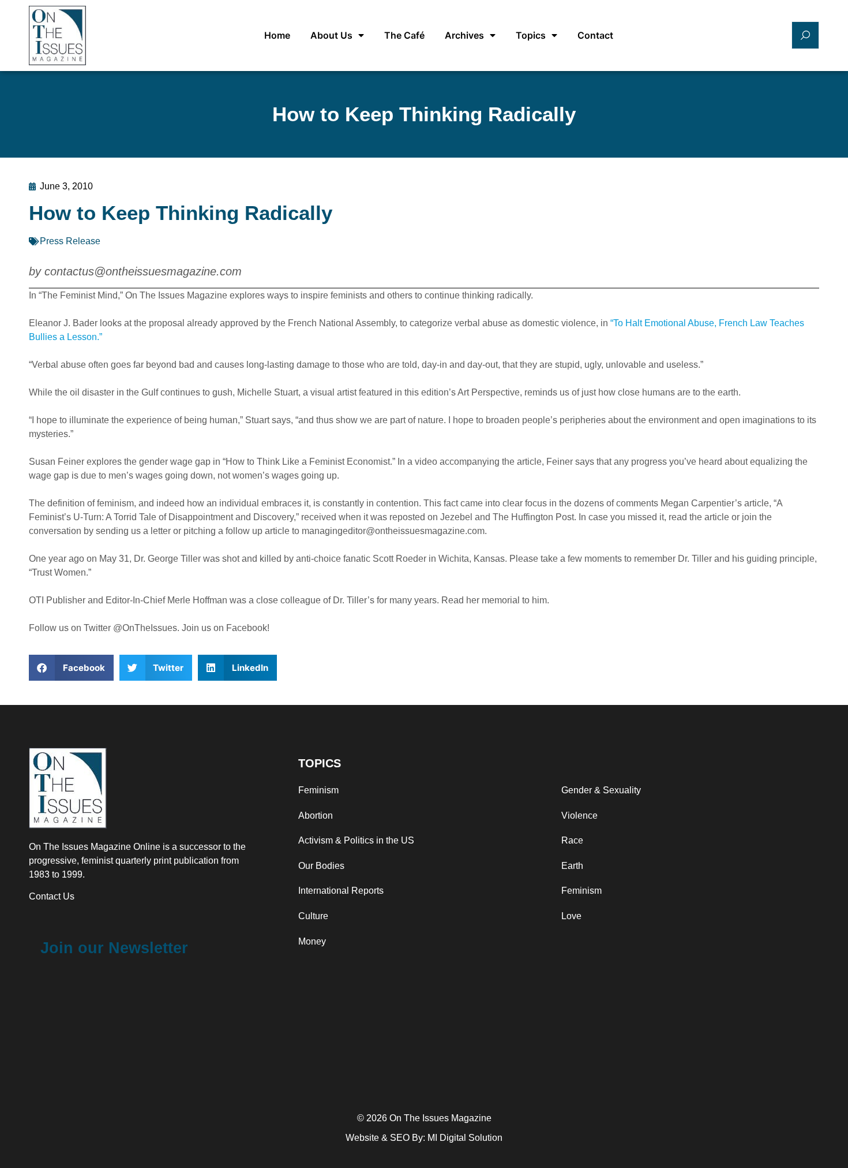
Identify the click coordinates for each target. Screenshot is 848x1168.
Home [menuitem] (277, 35)
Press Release (70, 241)
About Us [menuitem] (331, 35)
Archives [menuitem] (464, 35)
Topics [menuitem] (531, 35)
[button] (71, 668)
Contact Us (51, 896)
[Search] (805, 35)
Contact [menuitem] (595, 35)
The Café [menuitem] (404, 35)
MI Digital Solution (464, 1138)
